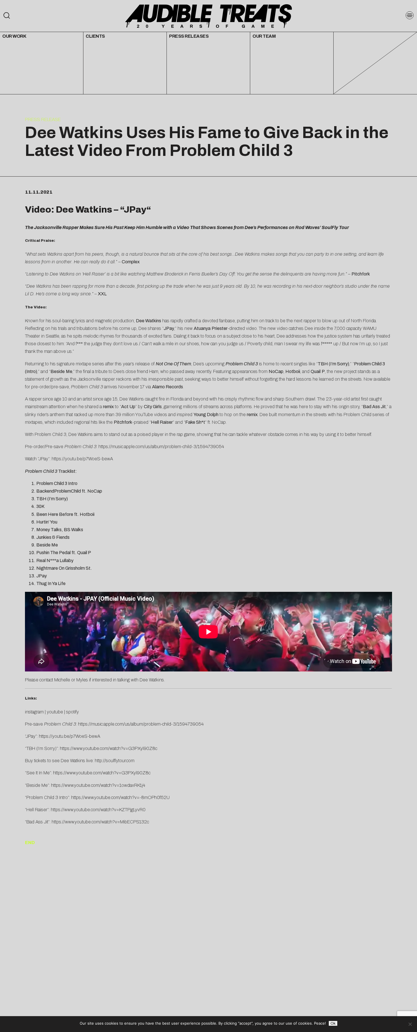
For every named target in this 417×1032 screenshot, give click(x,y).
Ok (333, 1023)
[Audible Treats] (208, 15)
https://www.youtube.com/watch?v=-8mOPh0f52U (120, 797)
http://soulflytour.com (114, 760)
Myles (82, 679)
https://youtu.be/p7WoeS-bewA (82, 458)
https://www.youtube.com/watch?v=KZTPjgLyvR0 (98, 809)
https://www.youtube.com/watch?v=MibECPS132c (100, 821)
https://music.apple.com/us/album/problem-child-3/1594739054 (161, 446)
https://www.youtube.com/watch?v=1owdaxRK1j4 (98, 785)
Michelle (62, 679)
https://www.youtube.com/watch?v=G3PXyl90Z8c (108, 748)
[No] (410, 1024)
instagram (34, 711)
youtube (55, 711)
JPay (135, 210)
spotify (72, 711)
